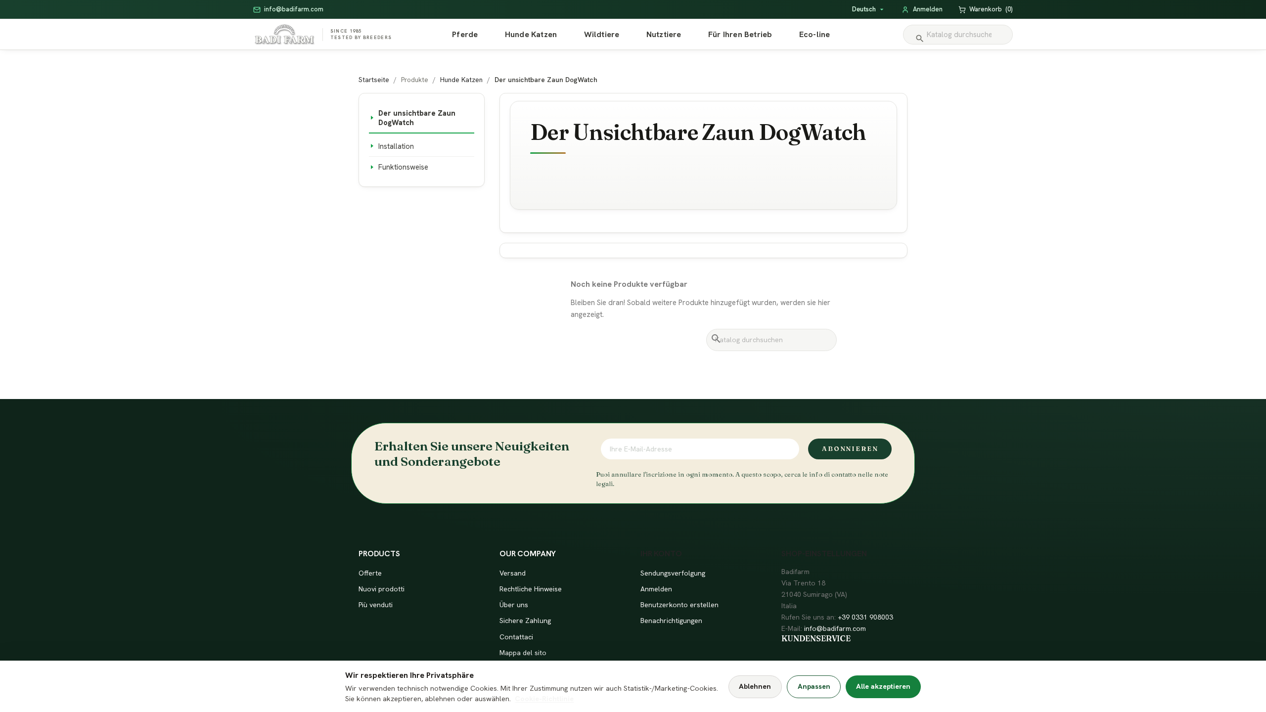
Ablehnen (755, 686)
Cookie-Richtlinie (544, 698)
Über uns (513, 604)
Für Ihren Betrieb (740, 34)
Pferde (465, 34)
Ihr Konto (661, 553)
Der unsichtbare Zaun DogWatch (416, 117)
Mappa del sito (522, 652)
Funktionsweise (403, 167)
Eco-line (814, 34)
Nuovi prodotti (382, 588)
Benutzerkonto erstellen (679, 604)
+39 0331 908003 (865, 617)
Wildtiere (602, 34)
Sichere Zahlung (525, 620)
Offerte (370, 573)
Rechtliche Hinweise (530, 588)
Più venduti (376, 604)
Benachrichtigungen (671, 620)
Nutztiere (663, 34)
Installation (396, 146)
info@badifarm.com (835, 628)
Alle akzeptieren (883, 686)
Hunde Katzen (531, 34)
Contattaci (516, 636)
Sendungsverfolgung (672, 573)
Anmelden (656, 588)
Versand (512, 573)
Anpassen (814, 686)
